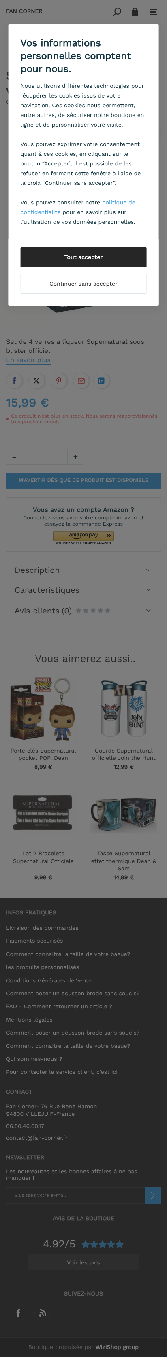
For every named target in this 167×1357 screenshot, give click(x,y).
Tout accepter (83, 257)
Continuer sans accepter (83, 284)
